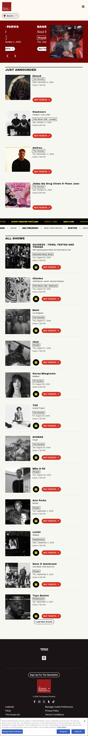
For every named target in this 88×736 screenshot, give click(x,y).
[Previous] (7, 56)
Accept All (63, 731)
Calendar (9, 707)
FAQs (8, 711)
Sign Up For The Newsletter (44, 675)
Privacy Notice (61, 727)
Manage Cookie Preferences (12, 731)
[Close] (84, 721)
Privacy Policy (52, 711)
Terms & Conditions (54, 714)
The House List (12, 714)
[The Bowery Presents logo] (6, 6)
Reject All (78, 731)
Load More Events (44, 622)
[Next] (15, 56)
